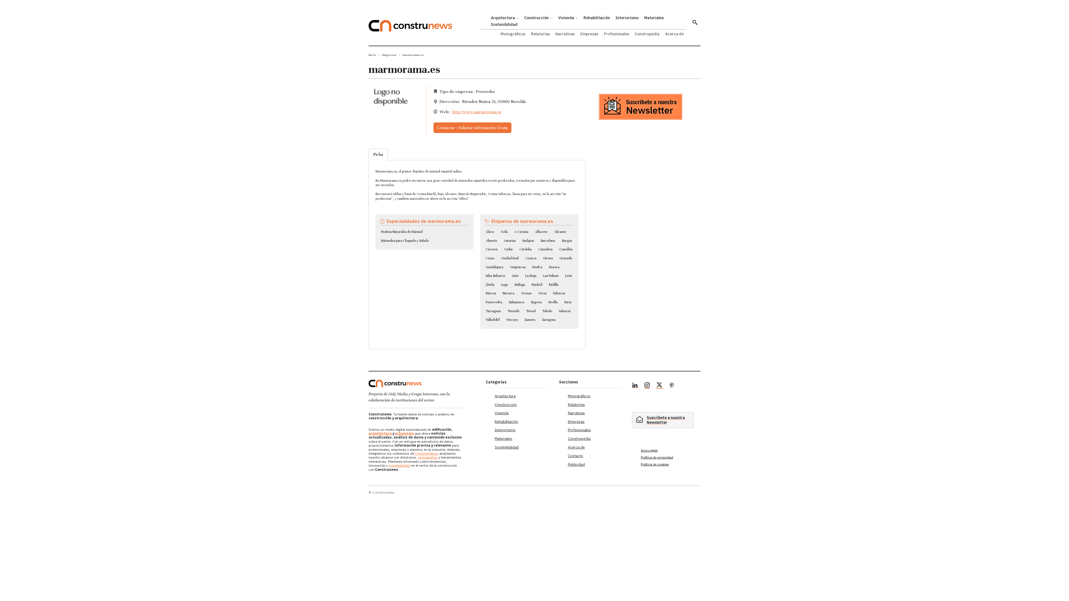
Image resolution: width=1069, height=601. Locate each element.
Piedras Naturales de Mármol (402, 232)
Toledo (547, 311)
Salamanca (516, 302)
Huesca (554, 267)
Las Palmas (550, 276)
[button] (694, 22)
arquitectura (380, 433)
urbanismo (404, 433)
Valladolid (493, 320)
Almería (491, 241)
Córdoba (525, 249)
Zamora (529, 320)
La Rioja (530, 276)
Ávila (504, 232)
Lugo (504, 285)
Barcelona (548, 241)
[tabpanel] (477, 248)
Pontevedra (494, 302)
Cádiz (508, 249)
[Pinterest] (672, 386)
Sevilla (553, 302)
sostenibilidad (399, 465)
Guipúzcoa (518, 267)
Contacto (575, 456)
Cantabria (545, 249)
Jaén (515, 276)
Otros (542, 293)
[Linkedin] (635, 386)
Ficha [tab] (378, 154)
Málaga (520, 285)
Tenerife (513, 311)
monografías (428, 457)
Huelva (537, 267)
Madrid (537, 285)
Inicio (372, 55)
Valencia (565, 311)
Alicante (560, 232)
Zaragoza (549, 320)
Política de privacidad (657, 457)
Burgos (567, 241)
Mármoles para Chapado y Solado (405, 241)
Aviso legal (649, 450)
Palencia (559, 293)
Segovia (536, 302)
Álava (490, 232)
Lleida (490, 285)
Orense (526, 293)
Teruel (531, 311)
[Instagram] (647, 386)
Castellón (566, 249)
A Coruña (521, 232)
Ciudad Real (510, 258)
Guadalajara (494, 267)
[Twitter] (659, 386)
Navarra (508, 293)
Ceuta (490, 258)
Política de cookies (655, 464)
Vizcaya (512, 320)
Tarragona (493, 311)
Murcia (491, 293)
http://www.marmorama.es (476, 111)
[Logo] (424, 383)
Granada (566, 258)
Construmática (426, 453)
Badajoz (528, 241)
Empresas (389, 55)
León (568, 276)
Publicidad (576, 464)
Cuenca (530, 258)
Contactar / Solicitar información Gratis (472, 127)
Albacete (541, 232)
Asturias (510, 241)
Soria (568, 302)
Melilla (553, 285)
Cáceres (491, 249)
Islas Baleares (495, 276)
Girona (548, 258)
